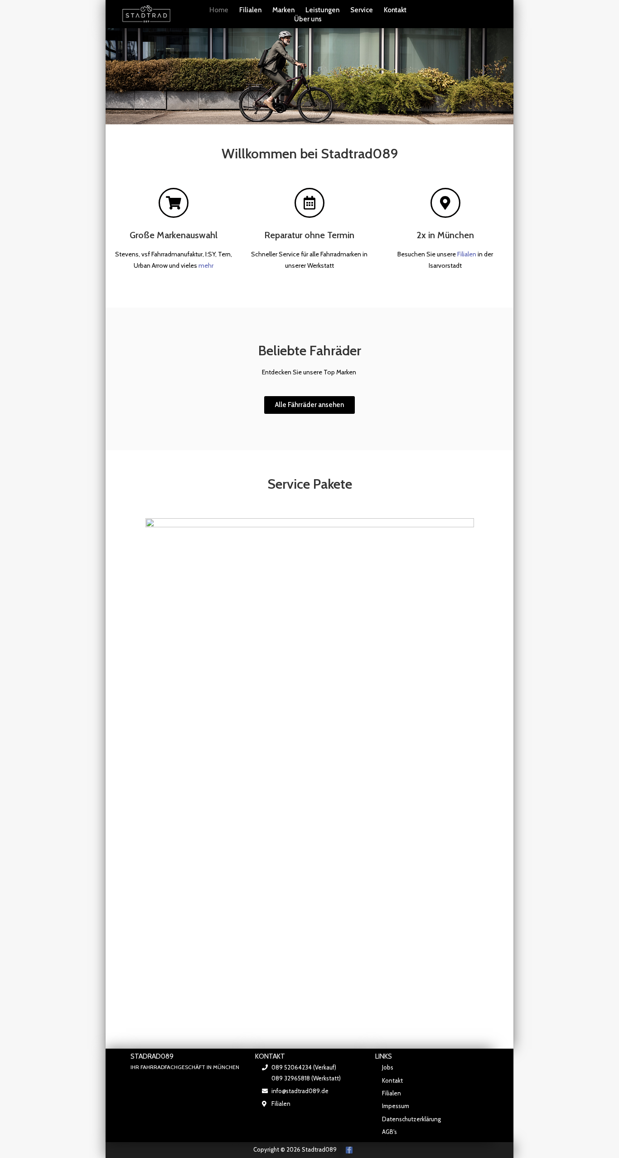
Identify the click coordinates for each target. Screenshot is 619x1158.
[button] (309, 405)
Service (361, 10)
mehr (205, 265)
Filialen (250, 10)
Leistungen (322, 10)
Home (218, 10)
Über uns (308, 19)
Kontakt (395, 10)
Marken (283, 10)
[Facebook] (349, 1150)
